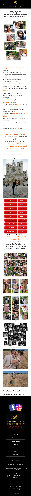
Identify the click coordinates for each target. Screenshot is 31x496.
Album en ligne (15, 448)
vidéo (15, 451)
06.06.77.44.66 (15, 464)
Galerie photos (15, 441)
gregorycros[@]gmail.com (16, 469)
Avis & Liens (15, 493)
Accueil (15, 431)
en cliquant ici (15, 241)
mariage (15, 434)
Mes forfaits (15, 438)
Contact (15, 455)
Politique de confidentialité (14, 491)
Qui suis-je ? (15, 444)
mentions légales (17, 489)
